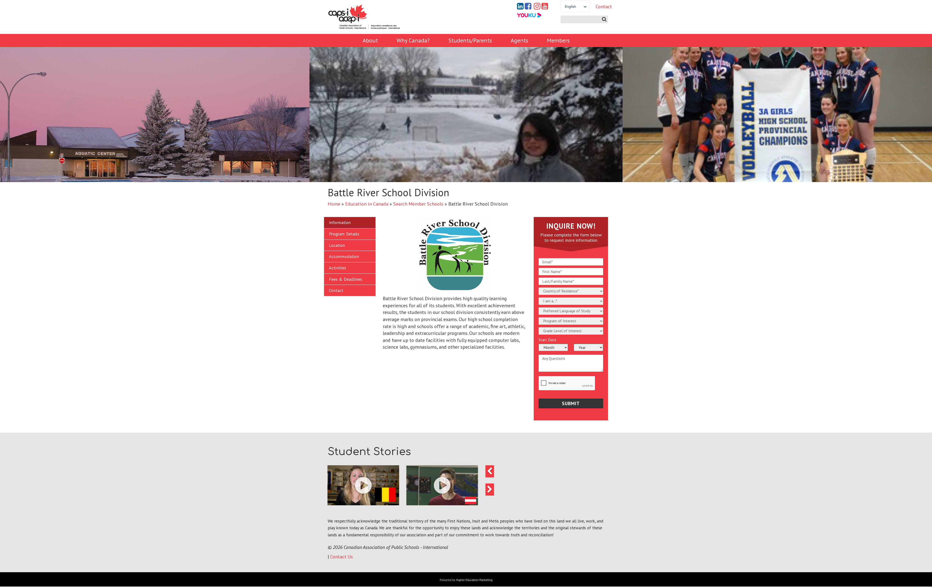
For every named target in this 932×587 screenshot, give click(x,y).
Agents (519, 40)
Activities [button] (337, 268)
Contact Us (341, 557)
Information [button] (340, 222)
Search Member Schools (418, 204)
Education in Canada (366, 204)
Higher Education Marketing (474, 580)
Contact (600, 6)
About (370, 40)
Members (558, 40)
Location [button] (337, 245)
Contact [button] (336, 290)
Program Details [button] (344, 234)
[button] (363, 485)
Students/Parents (470, 40)
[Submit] (604, 19)
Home (334, 204)
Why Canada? (413, 40)
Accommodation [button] (344, 256)
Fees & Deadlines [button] (345, 279)
